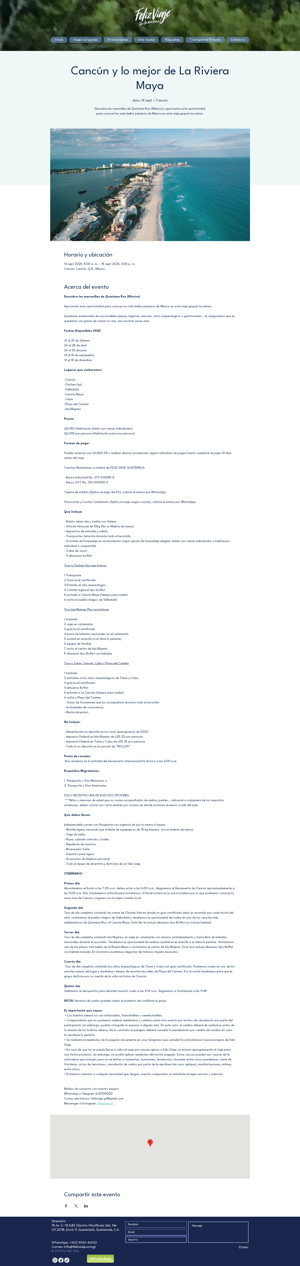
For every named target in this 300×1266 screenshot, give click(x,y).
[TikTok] (66, 1260)
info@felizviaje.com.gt (80, 1247)
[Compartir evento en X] (76, 1206)
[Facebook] (60, 1260)
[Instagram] (55, 1260)
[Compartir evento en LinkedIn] (86, 1206)
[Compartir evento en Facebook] (66, 1206)
